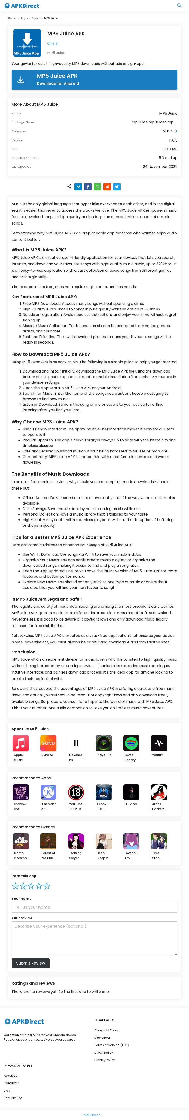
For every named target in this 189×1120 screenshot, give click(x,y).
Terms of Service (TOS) (111, 1045)
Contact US (12, 1083)
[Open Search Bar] (179, 5)
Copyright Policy (106, 1030)
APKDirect (91, 1115)
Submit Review (30, 963)
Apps (24, 18)
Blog (7, 1090)
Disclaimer (102, 1037)
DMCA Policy (103, 1052)
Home (12, 18)
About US (10, 1075)
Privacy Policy (104, 1060)
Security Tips (13, 1098)
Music (36, 18)
